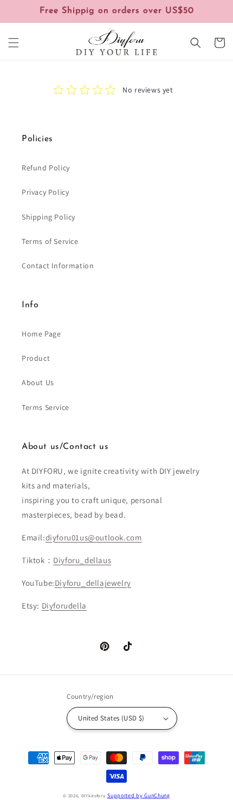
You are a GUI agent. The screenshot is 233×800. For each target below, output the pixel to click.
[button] (13, 43)
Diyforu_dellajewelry (93, 583)
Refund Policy (46, 168)
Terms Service (45, 407)
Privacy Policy (45, 192)
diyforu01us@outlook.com (94, 537)
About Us (38, 382)
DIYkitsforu (93, 795)
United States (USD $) (111, 718)
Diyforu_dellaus (82, 560)
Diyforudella (64, 605)
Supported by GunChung (138, 795)
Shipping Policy (48, 217)
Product (36, 358)
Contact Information (58, 265)
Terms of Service (50, 241)
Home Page (41, 334)
